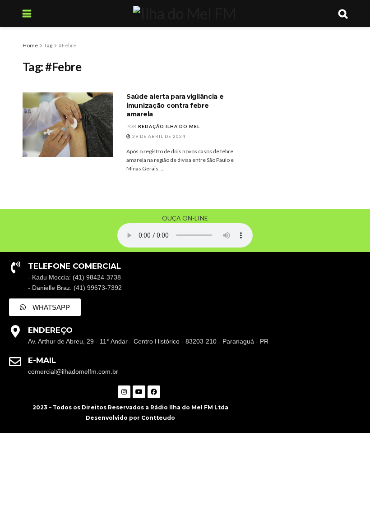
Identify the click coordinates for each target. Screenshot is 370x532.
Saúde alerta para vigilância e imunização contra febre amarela (175, 105)
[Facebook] (154, 391)
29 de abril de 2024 (158, 136)
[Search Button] (342, 13)
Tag (48, 45)
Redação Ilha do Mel (169, 126)
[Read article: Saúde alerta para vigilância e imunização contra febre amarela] (68, 124)
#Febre (67, 45)
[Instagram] (124, 391)
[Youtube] (139, 391)
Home (30, 45)
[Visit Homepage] (184, 13)
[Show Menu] (27, 13)
